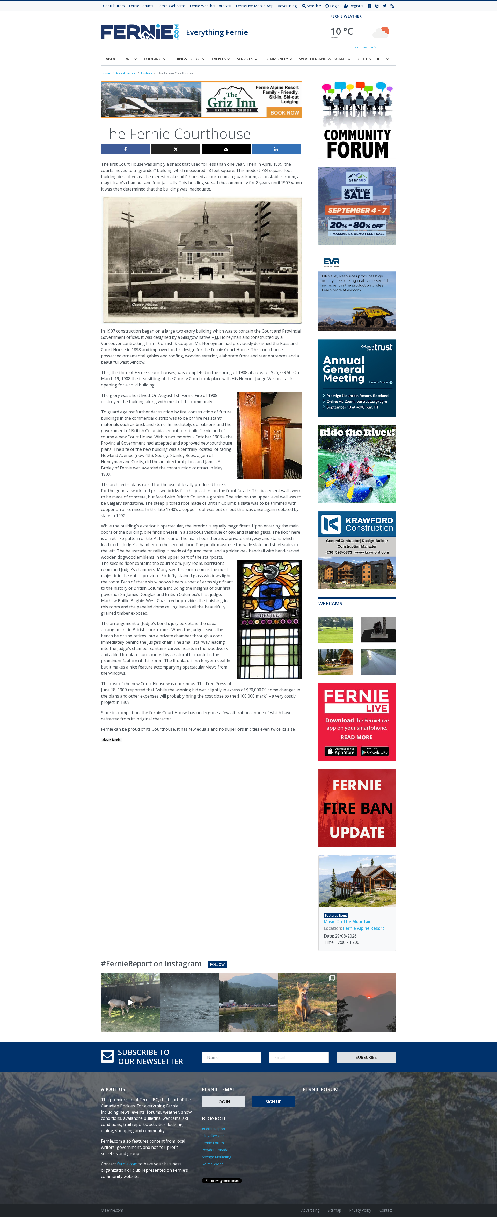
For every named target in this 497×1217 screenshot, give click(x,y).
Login (334, 5)
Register (356, 5)
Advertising (287, 5)
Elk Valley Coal (213, 1135)
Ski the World (213, 1164)
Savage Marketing (216, 1156)
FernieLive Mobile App (255, 5)
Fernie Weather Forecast (211, 5)
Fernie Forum (213, 1142)
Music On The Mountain (348, 921)
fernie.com (127, 1164)
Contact (385, 1210)
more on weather (361, 47)
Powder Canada (215, 1149)
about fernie (111, 740)
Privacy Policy (360, 1210)
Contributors (114, 5)
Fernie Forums (141, 5)
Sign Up (274, 1102)
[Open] (130, 1002)
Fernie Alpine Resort (363, 928)
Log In (223, 1102)
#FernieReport (213, 1128)
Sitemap (334, 1210)
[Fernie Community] (143, 30)
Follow (217, 964)
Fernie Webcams (171, 5)
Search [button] (312, 5)
